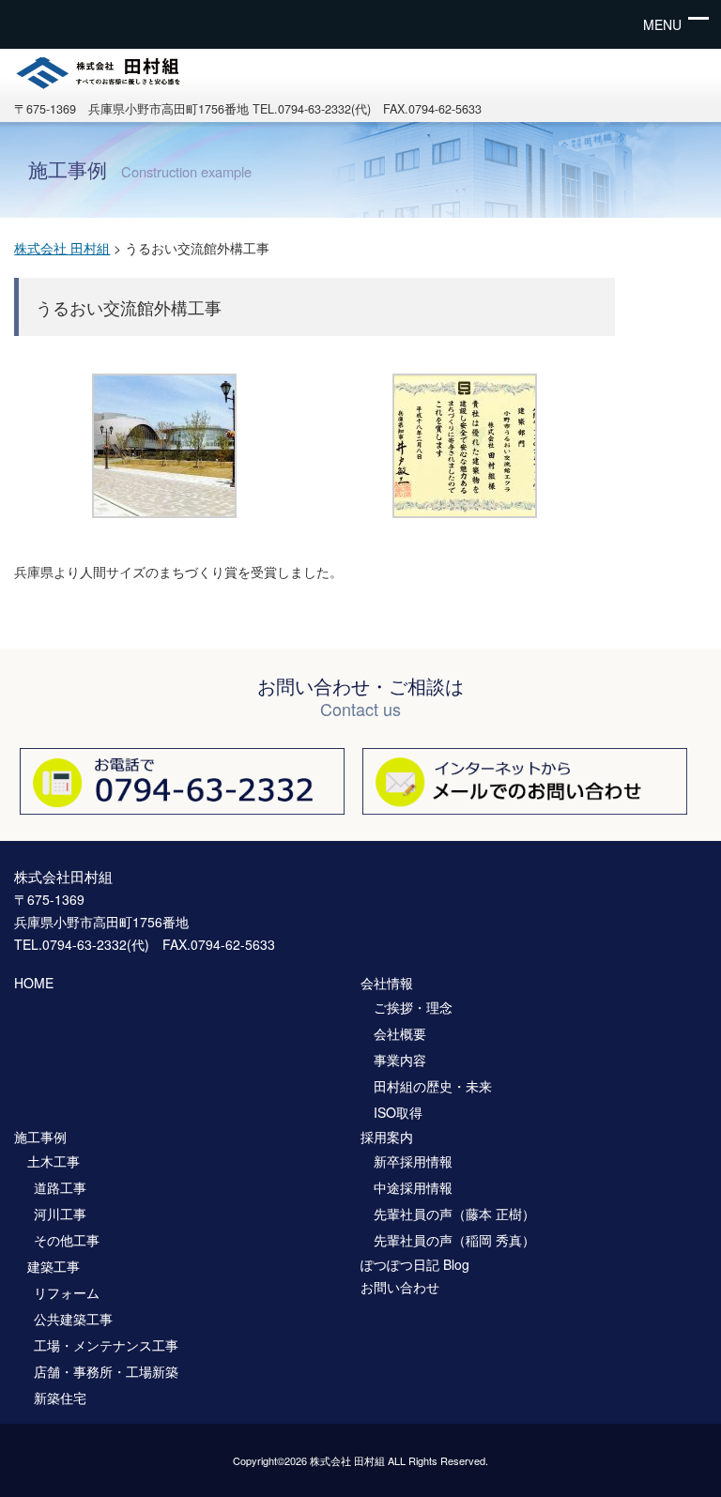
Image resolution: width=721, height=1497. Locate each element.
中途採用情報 (413, 1187)
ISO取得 (398, 1112)
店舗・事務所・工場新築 (106, 1371)
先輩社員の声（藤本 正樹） (454, 1213)
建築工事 (53, 1266)
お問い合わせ (399, 1286)
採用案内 (386, 1136)
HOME (34, 982)
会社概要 (400, 1033)
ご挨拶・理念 (413, 1007)
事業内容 (400, 1059)
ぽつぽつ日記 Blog (414, 1264)
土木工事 (53, 1161)
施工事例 (40, 1136)
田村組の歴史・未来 (433, 1086)
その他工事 (67, 1239)
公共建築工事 (73, 1318)
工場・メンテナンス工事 (106, 1345)
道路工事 (60, 1187)
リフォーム (67, 1292)
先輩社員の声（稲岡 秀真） (454, 1239)
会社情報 (386, 982)
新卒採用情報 (413, 1161)
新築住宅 (60, 1397)
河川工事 (60, 1213)
